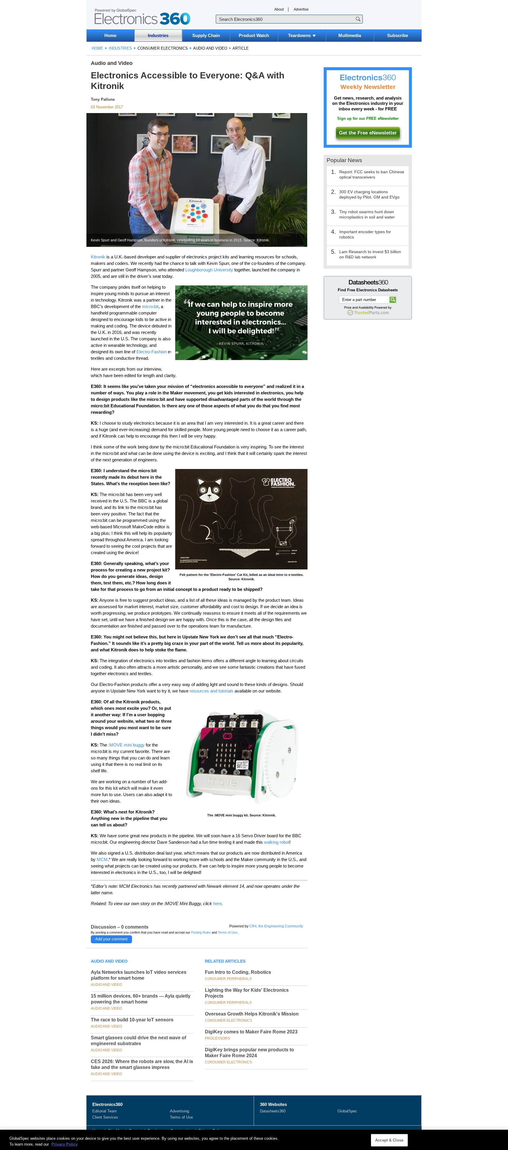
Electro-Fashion (151, 351)
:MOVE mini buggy (126, 744)
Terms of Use (227, 932)
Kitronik (98, 256)
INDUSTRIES (120, 48)
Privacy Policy (64, 1144)
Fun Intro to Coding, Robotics (238, 972)
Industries (158, 35)
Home (110, 35)
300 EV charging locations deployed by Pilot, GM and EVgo (369, 194)
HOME (97, 48)
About (279, 9)
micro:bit (150, 306)
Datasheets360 (272, 1111)
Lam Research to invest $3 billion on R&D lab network (370, 254)
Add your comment (111, 939)
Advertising (179, 1111)
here (217, 903)
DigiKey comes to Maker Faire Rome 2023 (251, 1031)
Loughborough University (209, 269)
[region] (254, 1140)
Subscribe (397, 35)
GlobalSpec (347, 1111)
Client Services (105, 1117)
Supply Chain (206, 35)
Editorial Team (104, 1111)
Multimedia (349, 35)
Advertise (301, 9)
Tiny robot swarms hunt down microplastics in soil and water (367, 214)
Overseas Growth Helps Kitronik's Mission (252, 1013)
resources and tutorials (211, 690)
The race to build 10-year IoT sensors (132, 1019)
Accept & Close (389, 1140)
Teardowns (299, 35)
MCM (102, 859)
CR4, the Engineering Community (276, 926)
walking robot (276, 842)
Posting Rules (201, 932)
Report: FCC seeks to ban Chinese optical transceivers (371, 174)
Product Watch (254, 35)
